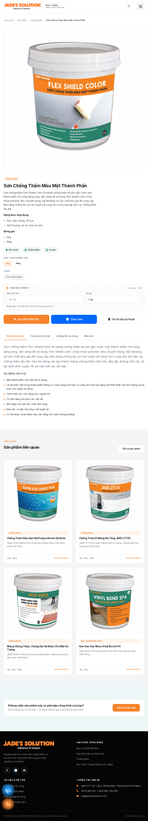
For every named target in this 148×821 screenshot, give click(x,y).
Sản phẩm (22, 20)
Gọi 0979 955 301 (28, 319)
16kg (18, 263)
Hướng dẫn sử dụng (67, 336)
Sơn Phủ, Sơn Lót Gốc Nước (91, 753)
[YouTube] (24, 770)
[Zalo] (15, 770)
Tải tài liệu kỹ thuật (123, 319)
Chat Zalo (77, 319)
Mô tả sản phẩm (15, 336)
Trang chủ (8, 20)
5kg (8, 263)
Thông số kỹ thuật (40, 336)
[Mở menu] (140, 6)
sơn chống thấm (14, 277)
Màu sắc (89, 336)
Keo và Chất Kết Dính (88, 748)
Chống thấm (37, 20)
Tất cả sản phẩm (131, 448)
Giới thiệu (131, 816)
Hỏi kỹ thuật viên (126, 707)
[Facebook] (7, 770)
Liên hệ (140, 816)
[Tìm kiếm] (128, 6)
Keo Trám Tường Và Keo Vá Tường (95, 764)
